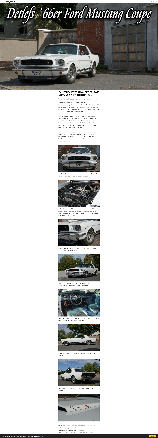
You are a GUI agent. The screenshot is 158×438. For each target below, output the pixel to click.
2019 (63, 432)
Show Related (80, 430)
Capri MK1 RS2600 (86, 107)
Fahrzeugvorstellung (79, 432)
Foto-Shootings (69, 432)
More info (41, 436)
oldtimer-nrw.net (93, 99)
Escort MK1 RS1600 (94, 105)
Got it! (152, 436)
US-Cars (92, 432)
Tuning (87, 432)
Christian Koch (64, 99)
